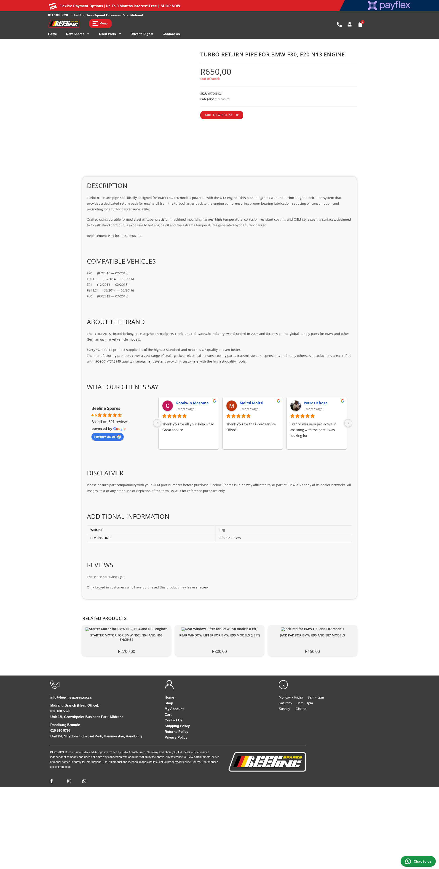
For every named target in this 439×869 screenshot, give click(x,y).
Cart (168, 714)
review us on (105, 436)
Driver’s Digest (142, 34)
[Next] (348, 423)
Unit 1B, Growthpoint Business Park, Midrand (86, 717)
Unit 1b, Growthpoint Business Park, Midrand (107, 15)
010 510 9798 (60, 730)
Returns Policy (176, 732)
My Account (174, 709)
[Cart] (360, 24)
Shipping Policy (177, 726)
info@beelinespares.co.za (70, 697)
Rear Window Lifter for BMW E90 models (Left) (219, 635)
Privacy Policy (176, 737)
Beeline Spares (105, 408)
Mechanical (222, 99)
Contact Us (171, 34)
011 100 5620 (58, 15)
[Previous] (157, 423)
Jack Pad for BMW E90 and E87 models (312, 635)
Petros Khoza (316, 402)
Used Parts (107, 34)
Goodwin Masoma (192, 402)
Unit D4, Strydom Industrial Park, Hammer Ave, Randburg (96, 736)
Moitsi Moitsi (251, 402)
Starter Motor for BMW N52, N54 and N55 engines (126, 637)
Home (52, 34)
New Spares (75, 34)
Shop (169, 703)
